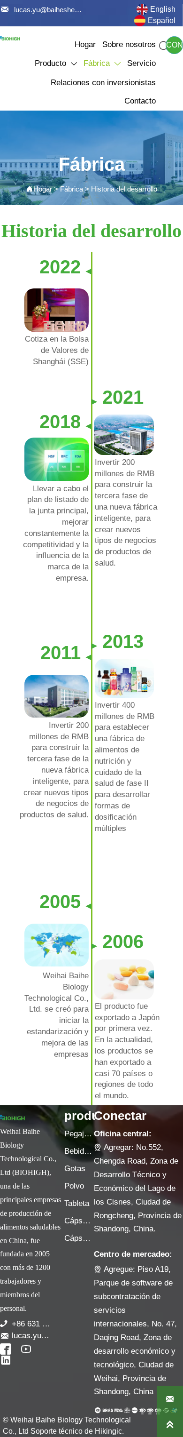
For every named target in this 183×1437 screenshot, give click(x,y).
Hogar (42, 189)
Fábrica (71, 189)
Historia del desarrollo (124, 189)
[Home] (10, 38)
